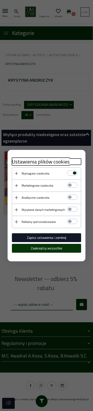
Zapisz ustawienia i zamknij (46, 237)
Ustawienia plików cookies (41, 162)
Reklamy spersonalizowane (39, 222)
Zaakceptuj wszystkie (46, 248)
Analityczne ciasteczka (35, 197)
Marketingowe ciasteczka (37, 185)
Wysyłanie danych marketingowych (43, 210)
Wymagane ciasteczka (35, 173)
